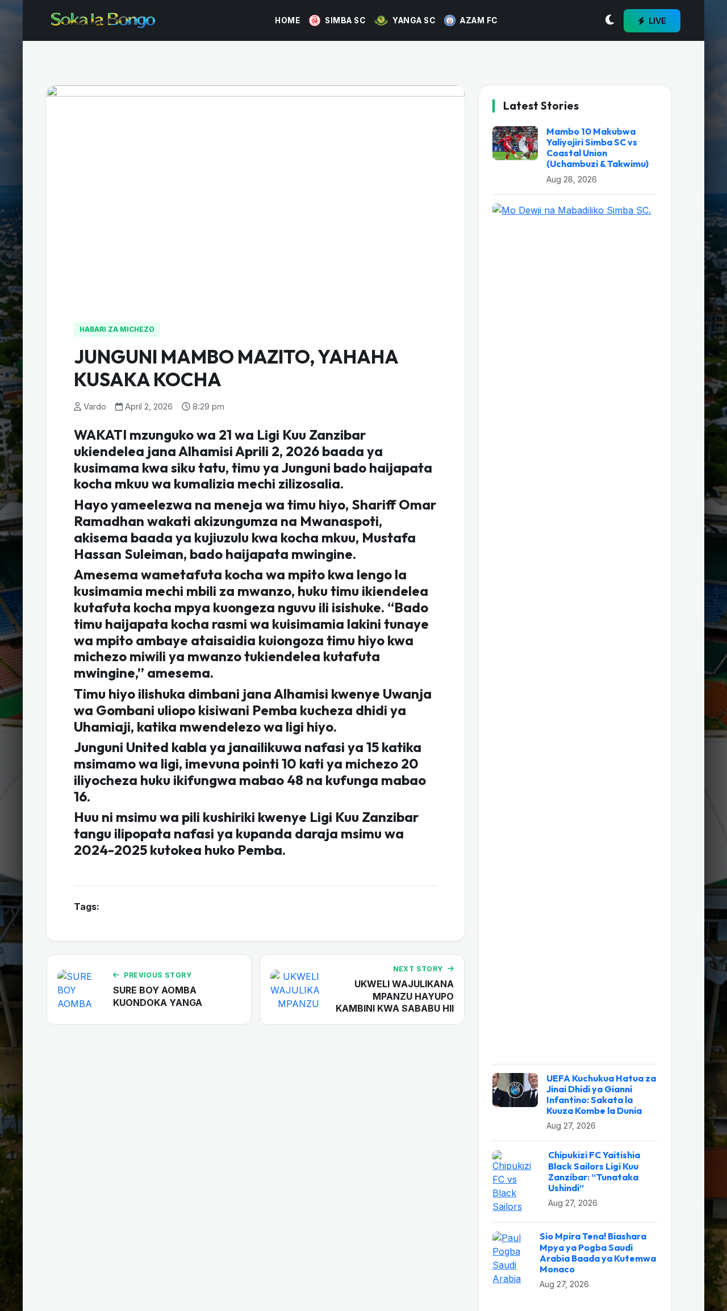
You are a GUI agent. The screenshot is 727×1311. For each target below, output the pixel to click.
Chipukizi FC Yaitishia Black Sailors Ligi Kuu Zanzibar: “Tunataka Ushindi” (594, 1172)
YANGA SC (413, 20)
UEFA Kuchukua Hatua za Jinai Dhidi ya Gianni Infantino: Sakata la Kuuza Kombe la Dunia (601, 1094)
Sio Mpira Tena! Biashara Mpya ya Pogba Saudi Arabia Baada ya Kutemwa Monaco (598, 1253)
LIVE (656, 21)
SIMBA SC (345, 20)
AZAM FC (479, 20)
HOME (287, 20)
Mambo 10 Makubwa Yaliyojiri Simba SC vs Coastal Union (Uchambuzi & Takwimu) (597, 148)
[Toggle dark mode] (610, 20)
